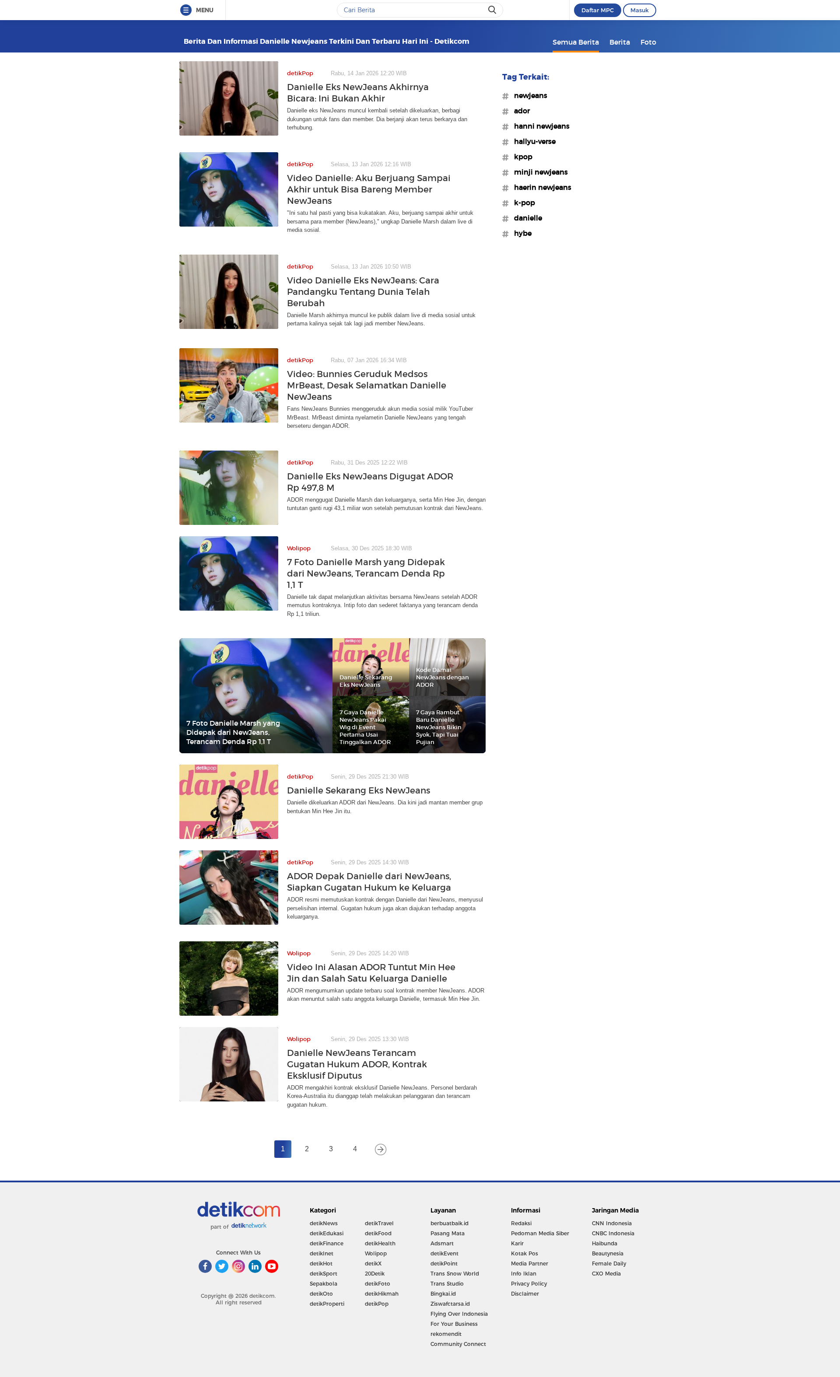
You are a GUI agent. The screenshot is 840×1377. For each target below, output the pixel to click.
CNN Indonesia (612, 1223)
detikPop (376, 1303)
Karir (517, 1243)
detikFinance (326, 1243)
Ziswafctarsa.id (450, 1303)
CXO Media (606, 1273)
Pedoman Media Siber (540, 1233)
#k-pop (522, 202)
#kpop (520, 156)
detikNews (324, 1223)
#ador (519, 110)
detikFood (378, 1233)
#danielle (525, 217)
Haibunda (604, 1243)
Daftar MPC (597, 10)
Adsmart (442, 1243)
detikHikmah (382, 1293)
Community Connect (458, 1344)
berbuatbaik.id (449, 1223)
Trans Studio (447, 1283)
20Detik (375, 1273)
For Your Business (454, 1324)
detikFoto (377, 1283)
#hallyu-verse (532, 141)
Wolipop (376, 1253)
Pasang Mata (447, 1233)
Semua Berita (576, 42)
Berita (619, 42)
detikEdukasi (326, 1233)
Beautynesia (607, 1253)
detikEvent (444, 1253)
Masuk (639, 10)
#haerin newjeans (540, 187)
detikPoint (444, 1263)
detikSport (323, 1273)
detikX (373, 1263)
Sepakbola (323, 1283)
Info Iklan (523, 1273)
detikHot (321, 1263)
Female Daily (609, 1263)
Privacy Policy (529, 1283)
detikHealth (380, 1243)
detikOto (321, 1293)
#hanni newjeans (539, 126)
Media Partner (529, 1263)
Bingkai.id (443, 1293)
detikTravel (379, 1223)
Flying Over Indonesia (459, 1314)
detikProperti (327, 1303)
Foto (648, 42)
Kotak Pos (524, 1253)
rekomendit (446, 1334)
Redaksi (521, 1223)
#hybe (520, 233)
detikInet (321, 1253)
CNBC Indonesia (613, 1233)
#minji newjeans (538, 172)
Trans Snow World (454, 1273)
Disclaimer (525, 1293)
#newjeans (528, 95)
